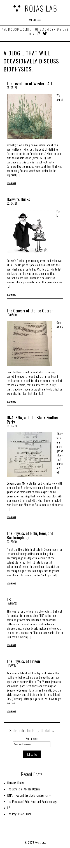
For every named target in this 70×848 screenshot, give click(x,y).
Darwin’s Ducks (18, 199)
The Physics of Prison (23, 661)
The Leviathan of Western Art (29, 83)
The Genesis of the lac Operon (30, 310)
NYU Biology (11, 29)
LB (9, 599)
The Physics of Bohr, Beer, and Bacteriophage (30, 535)
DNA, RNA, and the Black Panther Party (32, 419)
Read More (11, 183)
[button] (32, 20)
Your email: (32, 739)
